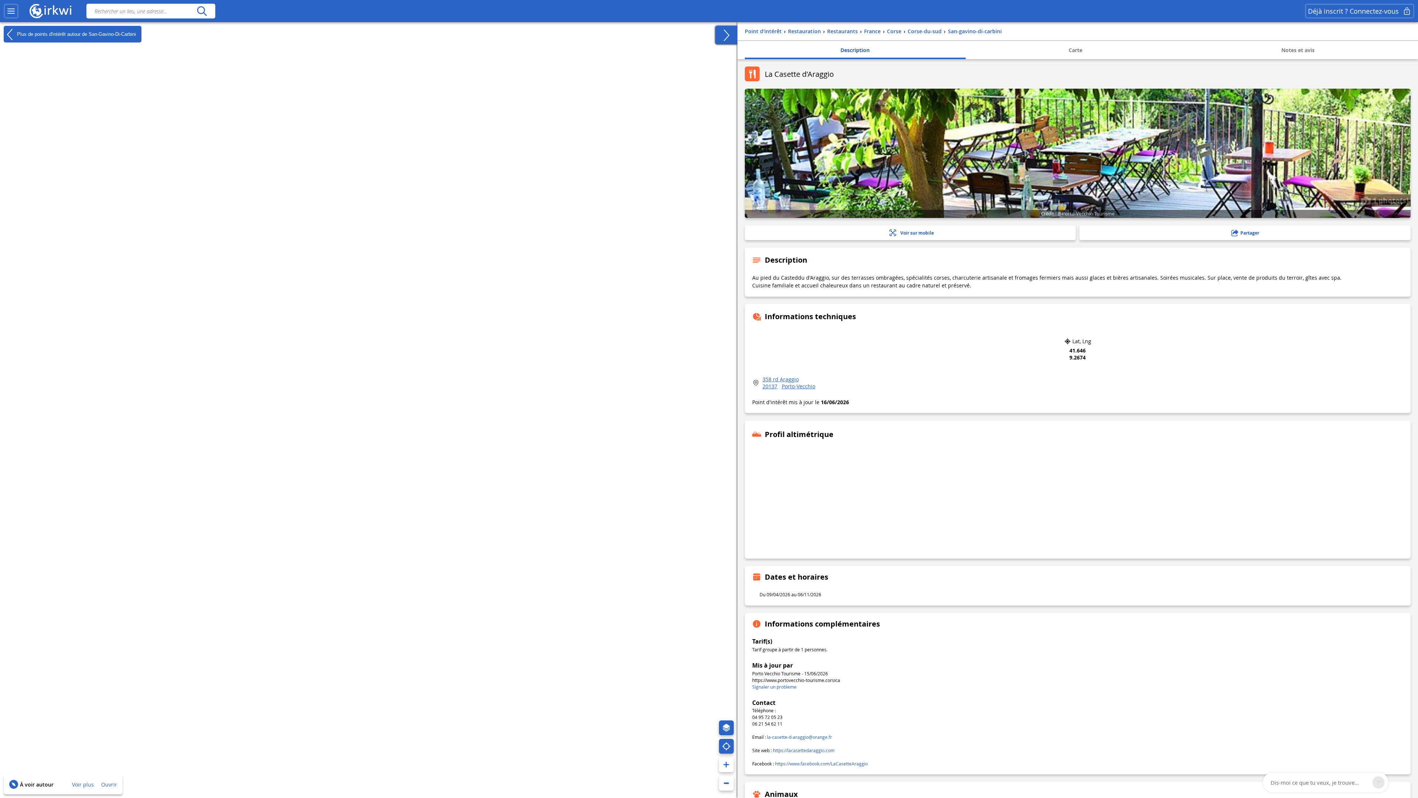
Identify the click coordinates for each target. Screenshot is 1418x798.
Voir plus (83, 784)
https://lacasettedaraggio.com (804, 750)
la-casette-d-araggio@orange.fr (799, 737)
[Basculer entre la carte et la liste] (726, 35)
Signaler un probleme (774, 687)
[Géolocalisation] (726, 746)
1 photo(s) (1390, 200)
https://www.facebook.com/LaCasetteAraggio (821, 764)
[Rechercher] (202, 11)
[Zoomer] (726, 764)
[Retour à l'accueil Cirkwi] (51, 11)
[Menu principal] (11, 11)
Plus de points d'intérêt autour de (76, 34)
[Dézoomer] (726, 783)
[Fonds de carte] (726, 727)
